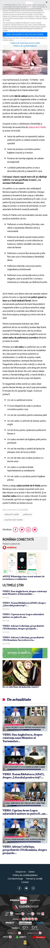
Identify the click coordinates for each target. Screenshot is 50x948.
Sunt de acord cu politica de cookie (25, 34)
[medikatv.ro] (16, 928)
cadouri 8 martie (11, 514)
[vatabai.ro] (25, 942)
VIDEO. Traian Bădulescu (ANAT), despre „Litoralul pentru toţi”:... (24, 604)
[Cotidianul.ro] (25, 923)
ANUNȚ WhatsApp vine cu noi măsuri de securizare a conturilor (24, 578)
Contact (25, 882)
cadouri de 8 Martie (37, 127)
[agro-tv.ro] (21, 937)
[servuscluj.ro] (38, 937)
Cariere (31, 872)
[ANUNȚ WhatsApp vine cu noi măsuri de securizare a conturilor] (22, 563)
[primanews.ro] (30, 913)
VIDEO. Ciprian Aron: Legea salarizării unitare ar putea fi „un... (23, 616)
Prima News (18, 900)
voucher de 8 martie (13, 520)
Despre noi (21, 872)
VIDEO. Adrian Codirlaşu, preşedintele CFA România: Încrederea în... (23, 639)
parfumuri (27, 514)
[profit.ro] (10, 923)
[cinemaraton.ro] (25, 928)
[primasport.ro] (25, 919)
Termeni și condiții (34, 879)
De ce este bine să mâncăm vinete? (21, 687)
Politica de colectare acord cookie (25, 43)
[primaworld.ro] (7, 937)
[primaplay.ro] (40, 913)
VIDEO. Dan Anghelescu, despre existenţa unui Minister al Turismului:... (25, 593)
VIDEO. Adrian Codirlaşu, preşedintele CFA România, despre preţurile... (23, 627)
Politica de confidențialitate (25, 875)
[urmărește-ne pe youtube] (26, 888)
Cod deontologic (15, 879)
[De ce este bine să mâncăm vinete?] (22, 673)
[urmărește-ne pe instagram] (33, 888)
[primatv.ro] (7, 914)
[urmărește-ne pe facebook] (19, 888)
